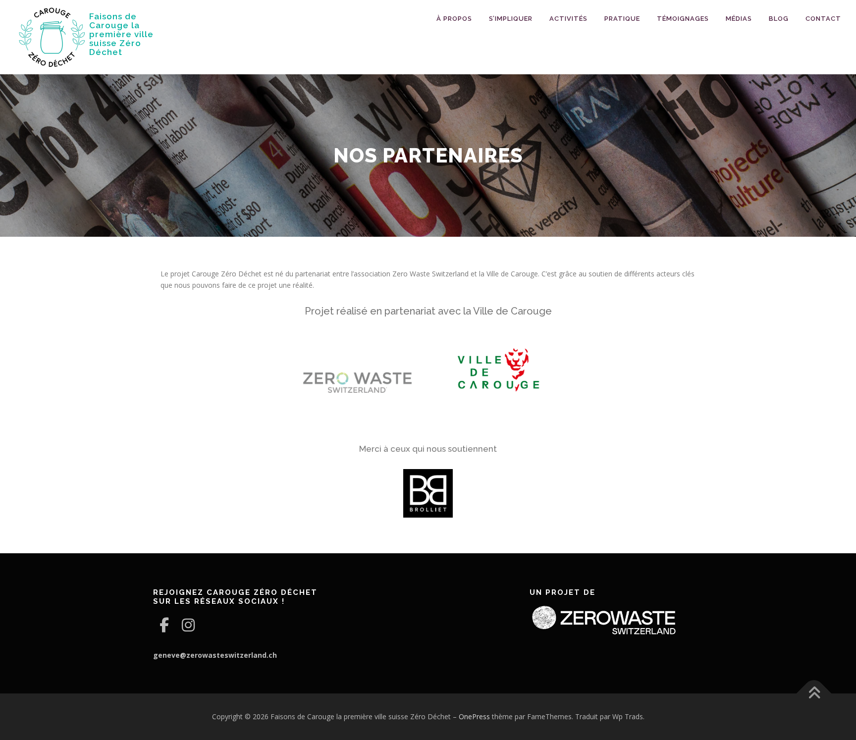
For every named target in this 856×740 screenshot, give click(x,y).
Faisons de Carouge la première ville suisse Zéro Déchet (121, 34)
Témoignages (683, 18)
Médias (739, 18)
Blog (779, 18)
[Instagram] (188, 625)
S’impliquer (511, 18)
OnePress (474, 716)
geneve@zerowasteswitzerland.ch (215, 655)
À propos (454, 18)
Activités (568, 18)
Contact (823, 18)
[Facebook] (164, 625)
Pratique (622, 18)
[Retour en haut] (814, 693)
